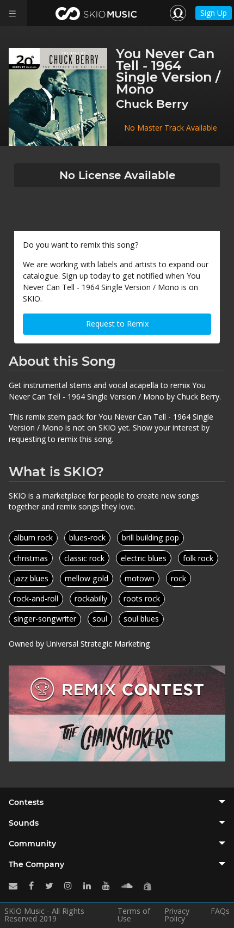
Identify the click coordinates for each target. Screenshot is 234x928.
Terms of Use (134, 915)
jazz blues (31, 578)
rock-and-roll (36, 598)
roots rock (142, 598)
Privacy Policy (176, 915)
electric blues (144, 558)
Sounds (24, 823)
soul (100, 618)
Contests (26, 802)
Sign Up (213, 13)
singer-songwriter (45, 618)
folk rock (198, 558)
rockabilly (91, 598)
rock (178, 578)
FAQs (220, 911)
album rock (33, 537)
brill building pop (150, 537)
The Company (36, 864)
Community (32, 844)
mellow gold (86, 578)
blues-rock (87, 537)
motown (140, 578)
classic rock (84, 558)
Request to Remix (117, 323)
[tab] (117, 802)
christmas (31, 558)
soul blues (141, 618)
